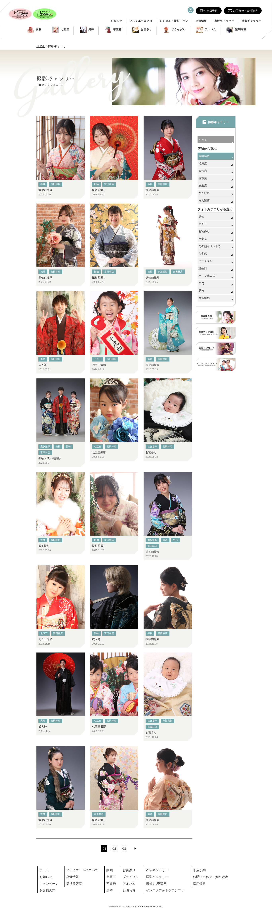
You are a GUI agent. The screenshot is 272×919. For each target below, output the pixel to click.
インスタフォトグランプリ (165, 890)
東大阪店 (204, 200)
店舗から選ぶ (207, 148)
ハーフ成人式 (207, 275)
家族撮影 (162, 271)
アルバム (210, 29)
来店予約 (199, 870)
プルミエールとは (141, 20)
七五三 (65, 29)
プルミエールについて (82, 870)
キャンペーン (49, 883)
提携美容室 (74, 883)
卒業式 (203, 238)
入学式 (203, 253)
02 (114, 848)
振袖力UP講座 (156, 883)
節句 (201, 283)
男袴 (91, 29)
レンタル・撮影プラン (174, 20)
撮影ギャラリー (252, 20)
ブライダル (178, 29)
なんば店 (204, 193)
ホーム (44, 870)
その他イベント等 (210, 246)
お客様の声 (47, 890)
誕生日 (203, 268)
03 (124, 848)
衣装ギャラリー (224, 20)
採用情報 (199, 883)
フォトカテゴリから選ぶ (215, 209)
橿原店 (203, 163)
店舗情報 (201, 20)
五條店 (203, 170)
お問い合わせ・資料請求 (210, 877)
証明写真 (241, 29)
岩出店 (203, 185)
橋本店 (203, 178)
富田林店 (55, 184)
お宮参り (146, 29)
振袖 (39, 29)
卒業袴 (117, 29)
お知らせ (116, 20)
